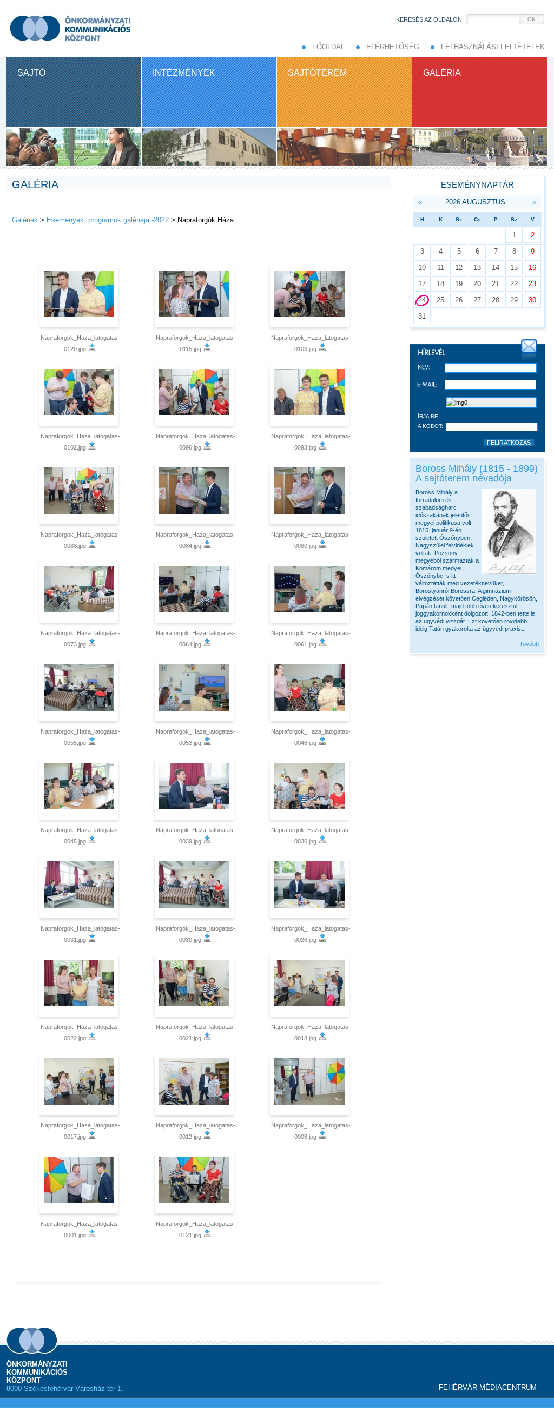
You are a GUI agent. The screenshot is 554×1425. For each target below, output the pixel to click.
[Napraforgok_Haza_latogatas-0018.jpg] (311, 986)
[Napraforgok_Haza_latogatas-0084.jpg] (195, 494)
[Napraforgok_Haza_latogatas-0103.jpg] (311, 297)
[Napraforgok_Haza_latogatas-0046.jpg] (311, 691)
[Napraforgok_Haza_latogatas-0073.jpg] (80, 592)
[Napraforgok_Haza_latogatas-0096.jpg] (195, 395)
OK (531, 19)
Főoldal (328, 47)
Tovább (529, 644)
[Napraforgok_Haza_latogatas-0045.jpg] (80, 789)
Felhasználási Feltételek (493, 47)
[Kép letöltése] (92, 349)
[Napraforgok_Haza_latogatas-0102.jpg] (80, 395)
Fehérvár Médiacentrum (488, 1387)
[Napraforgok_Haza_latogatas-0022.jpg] (80, 986)
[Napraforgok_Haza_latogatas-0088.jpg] (80, 494)
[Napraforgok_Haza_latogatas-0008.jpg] (311, 1084)
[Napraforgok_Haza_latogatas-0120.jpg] (80, 297)
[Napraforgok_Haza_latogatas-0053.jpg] (195, 691)
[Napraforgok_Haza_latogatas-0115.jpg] (195, 297)
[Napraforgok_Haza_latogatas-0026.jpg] (311, 887)
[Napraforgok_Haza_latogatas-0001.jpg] (80, 1183)
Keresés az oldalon (429, 19)
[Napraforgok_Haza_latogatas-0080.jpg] (311, 494)
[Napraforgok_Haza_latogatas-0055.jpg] (80, 691)
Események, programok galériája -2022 (108, 220)
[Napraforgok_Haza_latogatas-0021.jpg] (195, 986)
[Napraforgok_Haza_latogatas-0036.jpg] (311, 789)
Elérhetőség (392, 47)
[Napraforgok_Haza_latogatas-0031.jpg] (80, 887)
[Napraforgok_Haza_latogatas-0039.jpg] (195, 789)
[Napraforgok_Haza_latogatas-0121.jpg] (195, 1183)
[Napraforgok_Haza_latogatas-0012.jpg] (195, 1084)
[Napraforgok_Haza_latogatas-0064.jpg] (195, 592)
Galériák (25, 220)
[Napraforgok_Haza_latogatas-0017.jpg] (80, 1084)
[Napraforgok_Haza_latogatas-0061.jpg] (311, 592)
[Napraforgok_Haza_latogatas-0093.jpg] (311, 395)
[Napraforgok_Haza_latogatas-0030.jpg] (195, 887)
